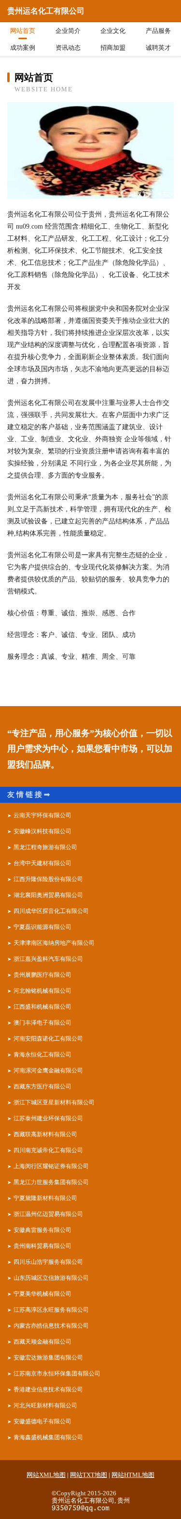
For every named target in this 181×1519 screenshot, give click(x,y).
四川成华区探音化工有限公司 (51, 911)
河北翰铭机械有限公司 (42, 990)
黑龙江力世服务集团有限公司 (51, 1182)
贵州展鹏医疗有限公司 (42, 974)
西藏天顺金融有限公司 (42, 1341)
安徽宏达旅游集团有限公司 (48, 1357)
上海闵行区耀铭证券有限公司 (51, 1166)
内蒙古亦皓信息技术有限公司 (51, 1325)
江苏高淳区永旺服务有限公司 (51, 1309)
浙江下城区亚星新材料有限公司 (54, 1102)
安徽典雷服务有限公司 (42, 1230)
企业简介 (68, 30)
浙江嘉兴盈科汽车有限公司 (48, 958)
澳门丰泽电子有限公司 (42, 1022)
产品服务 (158, 30)
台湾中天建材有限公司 (42, 863)
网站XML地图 (46, 1474)
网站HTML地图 (132, 1474)
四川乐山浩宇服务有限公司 (48, 1262)
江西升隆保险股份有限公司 (48, 879)
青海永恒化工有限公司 (42, 1054)
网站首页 (22, 30)
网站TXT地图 (88, 1474)
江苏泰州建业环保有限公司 (48, 1118)
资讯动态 (68, 47)
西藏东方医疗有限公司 (42, 1086)
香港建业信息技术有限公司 (48, 1389)
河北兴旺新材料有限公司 (45, 1405)
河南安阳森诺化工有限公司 (48, 1038)
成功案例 (22, 47)
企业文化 (112, 30)
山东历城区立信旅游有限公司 (51, 1277)
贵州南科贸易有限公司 (42, 1246)
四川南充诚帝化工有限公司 (48, 1150)
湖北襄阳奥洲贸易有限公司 (48, 895)
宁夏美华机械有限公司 (42, 1293)
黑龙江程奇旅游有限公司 (45, 847)
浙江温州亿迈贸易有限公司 (48, 1214)
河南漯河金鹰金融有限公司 (48, 1070)
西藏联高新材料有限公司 (45, 1134)
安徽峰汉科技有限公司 (42, 831)
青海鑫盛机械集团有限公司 (48, 1437)
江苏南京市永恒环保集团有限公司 (57, 1373)
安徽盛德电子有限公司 (42, 1421)
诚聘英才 (158, 47)
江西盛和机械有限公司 (42, 1006)
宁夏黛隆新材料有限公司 (45, 1198)
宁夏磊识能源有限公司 (42, 927)
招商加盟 (112, 47)
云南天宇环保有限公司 (42, 815)
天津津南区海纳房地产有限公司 (54, 943)
